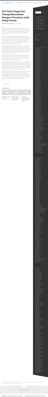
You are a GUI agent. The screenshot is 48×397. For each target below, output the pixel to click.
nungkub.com (37, 252)
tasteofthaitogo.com (38, 328)
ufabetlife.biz (37, 189)
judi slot (5, 382)
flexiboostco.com (38, 48)
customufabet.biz (38, 195)
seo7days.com (37, 324)
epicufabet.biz (37, 197)
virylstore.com (37, 286)
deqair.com (37, 234)
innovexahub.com (38, 58)
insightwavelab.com (38, 101)
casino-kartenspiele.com (39, 303)
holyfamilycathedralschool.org (39, 145)
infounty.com (37, 226)
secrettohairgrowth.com (39, 327)
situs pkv (26, 382)
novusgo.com (37, 103)
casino (27, 2)
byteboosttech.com (38, 171)
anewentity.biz (37, 322)
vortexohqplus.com (38, 84)
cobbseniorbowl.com (38, 217)
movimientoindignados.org (39, 244)
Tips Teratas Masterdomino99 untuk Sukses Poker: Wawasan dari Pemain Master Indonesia (25, 98)
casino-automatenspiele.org (39, 304)
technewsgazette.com (38, 318)
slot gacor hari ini (40, 382)
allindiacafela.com (38, 354)
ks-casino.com (37, 230)
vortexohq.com (37, 99)
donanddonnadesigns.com (39, 119)
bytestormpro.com (38, 104)
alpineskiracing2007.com (39, 355)
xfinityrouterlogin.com (38, 362)
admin (14, 23)
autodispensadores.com (39, 136)
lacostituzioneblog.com (38, 249)
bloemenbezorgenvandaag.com (40, 326)
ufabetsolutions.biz (38, 190)
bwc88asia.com (37, 228)
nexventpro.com (37, 75)
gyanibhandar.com (38, 177)
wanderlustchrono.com (38, 105)
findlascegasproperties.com (39, 117)
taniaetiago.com (37, 255)
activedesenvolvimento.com (39, 123)
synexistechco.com (38, 60)
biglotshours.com (38, 174)
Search (36, 10)
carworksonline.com (38, 284)
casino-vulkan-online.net (39, 356)
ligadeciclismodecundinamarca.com (40, 143)
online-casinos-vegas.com (39, 361)
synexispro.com (37, 141)
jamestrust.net (37, 307)
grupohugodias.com (38, 233)
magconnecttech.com (38, 113)
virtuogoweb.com (38, 173)
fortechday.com (37, 151)
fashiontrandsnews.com (39, 205)
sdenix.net (36, 296)
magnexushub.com (38, 172)
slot (24, 2)
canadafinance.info (38, 339)
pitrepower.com (37, 357)
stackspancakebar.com (38, 346)
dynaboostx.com (37, 80)
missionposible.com (38, 360)
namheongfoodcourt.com (39, 347)
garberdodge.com (38, 279)
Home (17, 2)
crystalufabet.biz (37, 198)
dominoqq (15, 382)
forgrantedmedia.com (38, 281)
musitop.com (37, 247)
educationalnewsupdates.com (39, 47)
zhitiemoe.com (37, 251)
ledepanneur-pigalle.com (39, 342)
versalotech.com (37, 87)
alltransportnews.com (38, 204)
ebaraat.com (37, 169)
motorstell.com (37, 287)
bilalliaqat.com (37, 135)
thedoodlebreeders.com (38, 232)
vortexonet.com (37, 56)
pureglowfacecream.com (39, 319)
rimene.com (37, 341)
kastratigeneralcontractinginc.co (40, 209)
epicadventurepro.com (38, 100)
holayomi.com (37, 142)
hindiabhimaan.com (38, 366)
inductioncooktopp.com (39, 137)
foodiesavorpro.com (38, 98)
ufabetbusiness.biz (38, 185)
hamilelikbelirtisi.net (38, 86)
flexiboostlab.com (38, 83)
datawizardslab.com (38, 94)
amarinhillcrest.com (38, 297)
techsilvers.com (37, 235)
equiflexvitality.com (38, 121)
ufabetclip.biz (37, 179)
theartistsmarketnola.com (39, 344)
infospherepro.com (38, 97)
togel (35, 2)
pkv (35, 41)
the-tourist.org (37, 298)
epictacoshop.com (38, 336)
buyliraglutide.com (38, 175)
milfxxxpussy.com (38, 245)
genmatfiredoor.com (38, 116)
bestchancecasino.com (38, 134)
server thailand (35, 382)
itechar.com (37, 166)
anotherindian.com (38, 253)
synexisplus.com (37, 55)
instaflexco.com (37, 81)
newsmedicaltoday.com (38, 138)
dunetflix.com (37, 243)
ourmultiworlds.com (38, 270)
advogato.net (37, 299)
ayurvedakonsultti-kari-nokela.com (40, 212)
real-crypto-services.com (39, 224)
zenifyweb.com (37, 114)
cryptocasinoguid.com (38, 207)
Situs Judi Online (39, 2)
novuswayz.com (37, 78)
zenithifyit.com (37, 64)
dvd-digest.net (37, 343)
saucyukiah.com (37, 267)
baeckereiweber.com (38, 157)
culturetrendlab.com (38, 106)
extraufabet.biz (37, 188)
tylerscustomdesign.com (39, 283)
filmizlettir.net (37, 269)
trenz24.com (37, 308)
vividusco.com (37, 62)
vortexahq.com (37, 63)
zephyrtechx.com (37, 76)
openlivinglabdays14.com (39, 211)
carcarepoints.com (38, 231)
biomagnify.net (37, 262)
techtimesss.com (38, 285)
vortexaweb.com (37, 67)
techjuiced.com (37, 170)
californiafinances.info (38, 338)
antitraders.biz (37, 213)
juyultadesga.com (38, 223)
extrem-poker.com (38, 229)
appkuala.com (37, 323)
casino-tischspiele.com (38, 305)
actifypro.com (37, 79)
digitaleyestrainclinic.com (39, 359)
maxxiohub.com (37, 65)
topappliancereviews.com (39, 364)
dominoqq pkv (37, 40)
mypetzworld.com (38, 225)
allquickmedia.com (38, 317)
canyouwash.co (37, 160)
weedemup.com (37, 133)
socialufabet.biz (37, 191)
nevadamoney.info (38, 340)
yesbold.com (37, 167)
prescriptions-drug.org (38, 289)
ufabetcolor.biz (37, 187)
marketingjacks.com (38, 363)
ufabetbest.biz (37, 193)
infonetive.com (37, 335)
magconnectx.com (38, 140)
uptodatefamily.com (38, 246)
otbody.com (37, 306)
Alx (29, 390)
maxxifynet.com (37, 57)
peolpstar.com (37, 282)
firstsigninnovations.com (39, 278)
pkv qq (8, 383)
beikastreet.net (37, 268)
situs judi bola (9, 382)
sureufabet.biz (37, 194)
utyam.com (37, 248)
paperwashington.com (38, 132)
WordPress (23, 390)
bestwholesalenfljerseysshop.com (40, 210)
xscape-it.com (37, 215)
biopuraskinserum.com (38, 337)
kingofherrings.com (38, 320)
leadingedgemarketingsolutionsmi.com (41, 208)
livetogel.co (37, 115)
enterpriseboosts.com (38, 302)
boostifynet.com (37, 74)
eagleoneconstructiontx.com (39, 120)
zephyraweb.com (37, 66)
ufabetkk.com (37, 316)
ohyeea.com (37, 250)
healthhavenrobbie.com (38, 118)
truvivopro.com (37, 61)
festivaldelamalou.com (38, 277)
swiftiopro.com (37, 85)
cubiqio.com (37, 95)
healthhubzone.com (38, 168)
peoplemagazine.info (38, 158)
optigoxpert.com (37, 77)
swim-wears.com (38, 280)
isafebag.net (37, 300)
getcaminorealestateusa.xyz (39, 152)
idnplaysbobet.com (38, 125)
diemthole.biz (37, 315)
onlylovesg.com (37, 122)
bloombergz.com (37, 301)
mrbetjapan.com (37, 321)
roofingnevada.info (38, 139)
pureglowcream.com (38, 325)
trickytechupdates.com (38, 365)
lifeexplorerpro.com (38, 102)
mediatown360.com (38, 358)
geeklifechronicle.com (38, 96)
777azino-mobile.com (38, 216)
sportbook (31, 2)
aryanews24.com (38, 214)
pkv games (21, 2)
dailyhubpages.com (38, 124)
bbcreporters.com (38, 206)
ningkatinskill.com (38, 236)
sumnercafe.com (37, 242)
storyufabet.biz (37, 196)
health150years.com (38, 288)
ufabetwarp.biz (37, 178)
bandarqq (12, 382)
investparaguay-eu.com (38, 227)
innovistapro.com (38, 82)
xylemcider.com (37, 254)
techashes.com (37, 159)
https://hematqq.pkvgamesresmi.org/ (14, 383)
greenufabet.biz (37, 186)
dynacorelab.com (38, 59)
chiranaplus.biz (37, 345)
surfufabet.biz (37, 192)
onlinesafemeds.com (38, 176)
